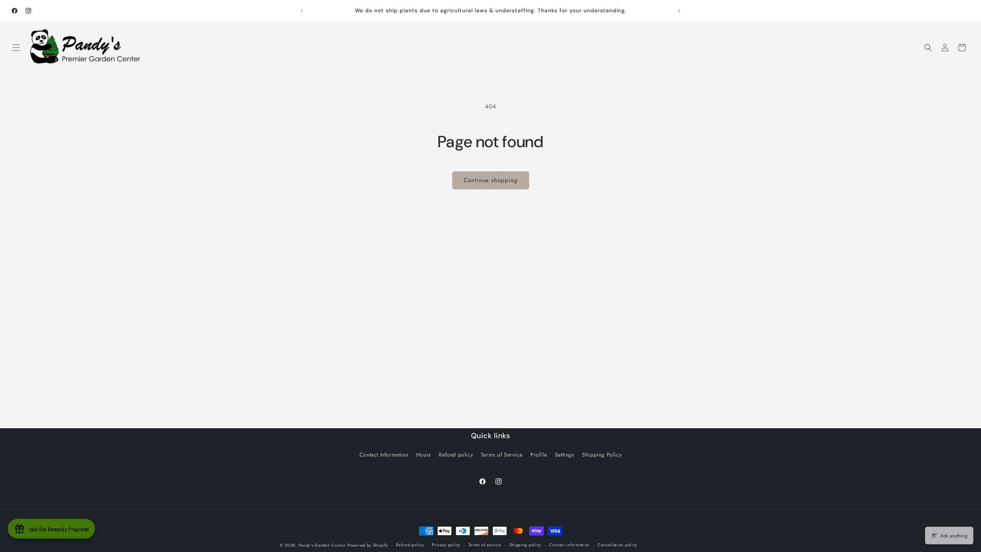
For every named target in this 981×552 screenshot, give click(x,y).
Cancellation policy (617, 545)
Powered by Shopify (368, 545)
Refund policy (456, 454)
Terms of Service (502, 454)
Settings (564, 454)
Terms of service (484, 545)
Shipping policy (525, 545)
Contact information (569, 545)
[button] (16, 47)
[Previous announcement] (302, 10)
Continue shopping (491, 180)
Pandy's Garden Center (322, 545)
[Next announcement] (679, 10)
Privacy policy (446, 545)
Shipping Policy (602, 454)
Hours (423, 454)
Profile (538, 454)
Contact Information (383, 454)
